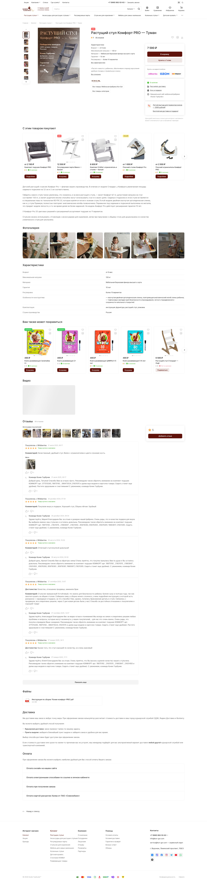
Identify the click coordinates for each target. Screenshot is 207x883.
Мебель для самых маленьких (62, 848)
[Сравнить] (177, 37)
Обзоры (109, 848)
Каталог (26, 835)
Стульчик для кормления (60, 845)
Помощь (109, 831)
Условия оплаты (112, 835)
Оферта (181, 877)
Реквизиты (82, 848)
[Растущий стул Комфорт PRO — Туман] (59, 56)
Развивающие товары (58, 861)
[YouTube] (176, 855)
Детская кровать (56, 854)
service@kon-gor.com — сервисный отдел (166, 843)
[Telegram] (171, 855)
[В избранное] (172, 37)
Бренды (26, 842)
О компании (82, 835)
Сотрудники (82, 838)
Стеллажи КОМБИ (57, 858)
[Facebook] (162, 855)
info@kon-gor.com (157, 839)
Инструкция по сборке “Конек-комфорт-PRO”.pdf (53, 699)
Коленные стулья (57, 851)
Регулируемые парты (58, 842)
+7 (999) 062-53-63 (116, 2)
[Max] (157, 855)
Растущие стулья (57, 835)
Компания (82, 831)
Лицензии (82, 842)
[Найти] (139, 8)
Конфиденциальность (167, 877)
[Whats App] (181, 855)
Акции (25, 838)
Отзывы (81, 845)
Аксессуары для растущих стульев (64, 838)
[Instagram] (166, 855)
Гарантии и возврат (113, 842)
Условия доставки (113, 838)
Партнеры (82, 851)
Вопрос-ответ (111, 845)
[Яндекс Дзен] (152, 860)
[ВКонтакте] (152, 855)
